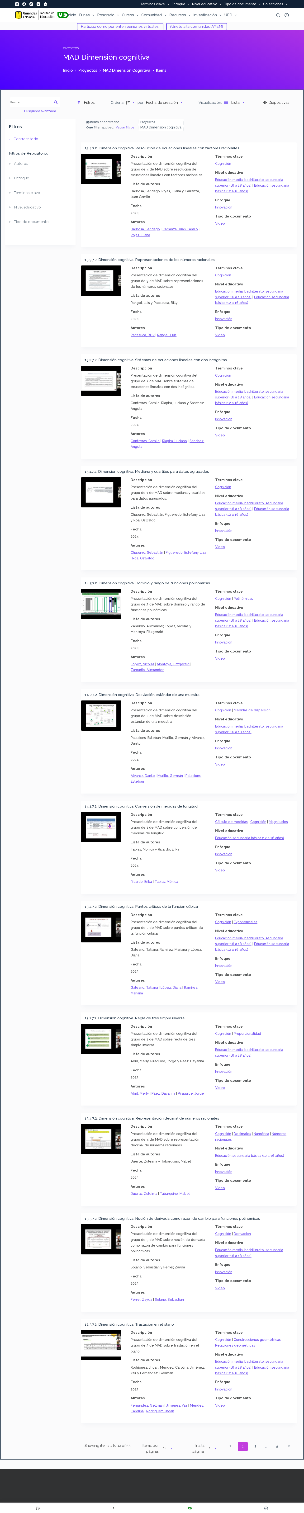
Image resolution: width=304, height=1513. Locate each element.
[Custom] (38, 1508)
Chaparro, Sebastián (147, 552)
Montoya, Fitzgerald (173, 664)
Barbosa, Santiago (145, 229)
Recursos (177, 15)
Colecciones (273, 4)
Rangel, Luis (166, 335)
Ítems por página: (150, 1448)
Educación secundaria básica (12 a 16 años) (249, 838)
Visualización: (211, 102)
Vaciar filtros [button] (125, 127)
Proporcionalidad (247, 1033)
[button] (230, 1446)
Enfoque (178, 4)
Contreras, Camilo (145, 441)
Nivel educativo (204, 4)
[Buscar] (278, 15)
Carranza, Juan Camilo (180, 229)
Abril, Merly (140, 1093)
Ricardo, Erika (141, 881)
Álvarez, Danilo (143, 776)
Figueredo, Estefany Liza (186, 552)
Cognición (223, 163)
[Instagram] (31, 4)
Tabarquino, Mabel (175, 1193)
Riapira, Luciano (174, 441)
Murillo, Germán (170, 776)
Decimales (242, 1134)
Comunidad (151, 15)
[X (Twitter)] (17, 4)
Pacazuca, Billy (143, 335)
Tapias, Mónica (166, 881)
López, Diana (171, 987)
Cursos (128, 15)
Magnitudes (278, 822)
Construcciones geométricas (257, 1340)
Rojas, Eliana (140, 235)
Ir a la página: (198, 1448)
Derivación (242, 1234)
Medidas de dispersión (252, 710)
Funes (84, 15)
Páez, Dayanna (163, 1093)
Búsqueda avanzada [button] (40, 111)
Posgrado (105, 15)
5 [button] (277, 1446)
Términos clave (152, 4)
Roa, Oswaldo (143, 558)
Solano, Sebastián (169, 1299)
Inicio (71, 15)
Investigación (205, 15)
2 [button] (255, 1446)
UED (228, 15)
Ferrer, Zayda (141, 1299)
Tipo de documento (240, 4)
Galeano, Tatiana (144, 987)
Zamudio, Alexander (147, 670)
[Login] (287, 15)
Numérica (261, 1134)
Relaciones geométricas (235, 1345)
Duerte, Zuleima (144, 1193)
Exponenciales (245, 922)
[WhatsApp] (45, 4)
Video (220, 223)
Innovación (223, 207)
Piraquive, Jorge (191, 1093)
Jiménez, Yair (176, 1405)
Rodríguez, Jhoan (160, 1411)
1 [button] (243, 1446)
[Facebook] (24, 4)
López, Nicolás (142, 664)
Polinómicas (243, 598)
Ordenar (118, 102)
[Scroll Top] (266, 1508)
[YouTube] (38, 4)
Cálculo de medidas (231, 822)
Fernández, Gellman (147, 1405)
